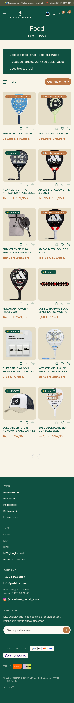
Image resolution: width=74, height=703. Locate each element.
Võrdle (33, 128)
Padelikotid (9, 498)
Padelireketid (11, 492)
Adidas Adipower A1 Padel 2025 (16, 310)
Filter (14, 81)
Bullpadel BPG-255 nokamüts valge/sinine (19, 429)
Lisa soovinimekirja (27, 128)
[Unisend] (27, 666)
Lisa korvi (21, 128)
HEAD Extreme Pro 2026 (54, 133)
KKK (5, 540)
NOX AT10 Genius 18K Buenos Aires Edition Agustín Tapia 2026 (53, 371)
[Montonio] (15, 655)
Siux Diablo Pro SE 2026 (19, 133)
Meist (6, 534)
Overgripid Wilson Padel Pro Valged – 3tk (18, 369)
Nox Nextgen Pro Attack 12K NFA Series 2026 (18, 193)
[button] (68, 14)
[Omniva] (17, 666)
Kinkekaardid (10, 511)
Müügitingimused (13, 553)
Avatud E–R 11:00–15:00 (16, 593)
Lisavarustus (10, 517)
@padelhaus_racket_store (23, 599)
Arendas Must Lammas (14, 687)
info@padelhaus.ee (15, 583)
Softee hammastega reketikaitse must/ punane (53, 312)
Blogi (6, 547)
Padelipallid (10, 504)
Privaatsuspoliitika (14, 559)
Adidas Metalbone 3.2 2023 (53, 250)
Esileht (32, 35)
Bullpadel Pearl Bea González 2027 (52, 429)
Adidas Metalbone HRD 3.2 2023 (54, 191)
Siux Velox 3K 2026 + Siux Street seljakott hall (19, 252)
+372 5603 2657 (14, 577)
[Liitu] (66, 630)
